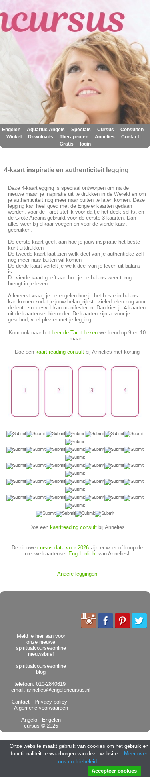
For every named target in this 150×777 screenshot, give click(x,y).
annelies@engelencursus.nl (58, 690)
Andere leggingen (77, 574)
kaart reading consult (60, 352)
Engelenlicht (82, 554)
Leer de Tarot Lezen (75, 333)
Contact (130, 137)
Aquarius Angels (46, 129)
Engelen (11, 129)
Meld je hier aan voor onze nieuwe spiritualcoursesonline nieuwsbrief (41, 645)
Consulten (132, 129)
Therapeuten (74, 137)
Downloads (40, 137)
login (85, 144)
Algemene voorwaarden (42, 705)
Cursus (105, 129)
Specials (81, 129)
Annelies (105, 137)
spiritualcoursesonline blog (41, 669)
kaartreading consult (73, 527)
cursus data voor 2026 (63, 548)
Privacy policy (49, 702)
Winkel (14, 137)
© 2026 (49, 726)
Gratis (67, 144)
